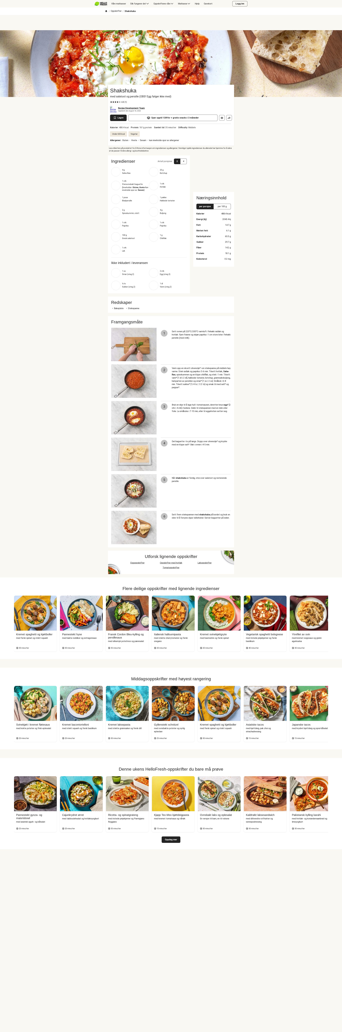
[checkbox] (111, 102)
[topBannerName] (171, 23)
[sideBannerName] (214, 172)
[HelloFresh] (101, 4)
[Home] (106, 11)
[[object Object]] (222, 118)
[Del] (229, 118)
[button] (149, 161)
